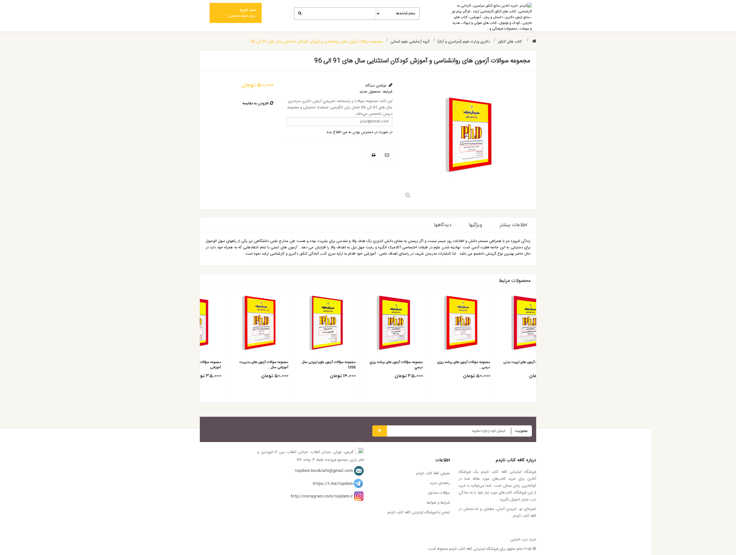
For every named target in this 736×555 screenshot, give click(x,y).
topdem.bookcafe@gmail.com (324, 471)
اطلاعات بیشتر (513, 225)
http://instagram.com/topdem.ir (322, 496)
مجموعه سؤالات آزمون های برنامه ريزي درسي (505, 365)
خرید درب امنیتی (523, 539)
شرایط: (387, 92)
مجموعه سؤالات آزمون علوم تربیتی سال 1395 (437, 365)
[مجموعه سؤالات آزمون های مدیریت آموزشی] (300, 325)
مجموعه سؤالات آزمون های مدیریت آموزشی (305, 365)
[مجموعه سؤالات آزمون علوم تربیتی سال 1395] (435, 325)
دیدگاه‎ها (442, 225)
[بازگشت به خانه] (534, 41)
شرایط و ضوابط (438, 503)
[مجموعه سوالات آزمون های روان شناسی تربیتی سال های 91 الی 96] (233, 325)
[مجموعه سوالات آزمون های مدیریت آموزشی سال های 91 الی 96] (368, 325)
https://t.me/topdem (333, 484)
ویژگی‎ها (475, 225)
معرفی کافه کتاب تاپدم (433, 473)
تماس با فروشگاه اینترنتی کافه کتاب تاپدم (419, 512)
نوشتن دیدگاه (376, 85)
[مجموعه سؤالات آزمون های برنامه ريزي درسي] (502, 325)
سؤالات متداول (439, 493)
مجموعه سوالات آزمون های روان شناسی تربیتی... (235, 365)
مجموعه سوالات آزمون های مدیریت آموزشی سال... (372, 365)
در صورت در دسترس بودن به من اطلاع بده (359, 132)
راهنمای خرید (440, 483)
